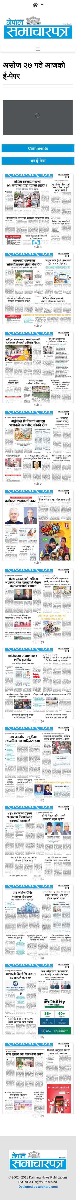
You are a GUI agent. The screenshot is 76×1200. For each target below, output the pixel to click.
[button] (38, 5)
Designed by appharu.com (38, 1186)
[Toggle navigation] (38, 49)
